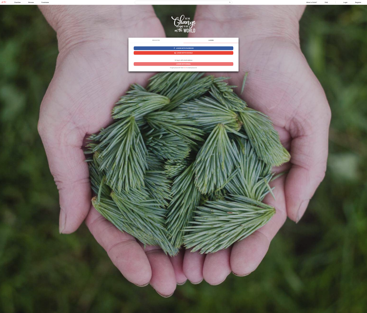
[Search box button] (230, 2)
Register (358, 2)
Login (345, 2)
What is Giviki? (311, 2)
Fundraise (45, 2)
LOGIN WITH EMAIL (183, 64)
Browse (31, 2)
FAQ (326, 2)
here (185, 67)
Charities (17, 2)
